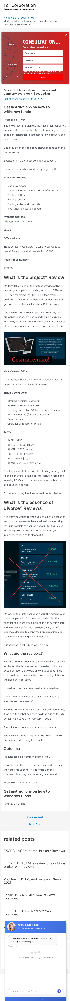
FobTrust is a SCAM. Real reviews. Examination (30, 896)
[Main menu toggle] (63, 7)
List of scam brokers (15, 98)
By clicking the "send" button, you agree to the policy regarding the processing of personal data (42, 72)
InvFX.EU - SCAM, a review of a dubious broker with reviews (35, 864)
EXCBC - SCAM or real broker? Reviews (34, 851)
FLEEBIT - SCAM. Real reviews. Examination (28, 912)
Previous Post (35, 817)
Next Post (35, 824)
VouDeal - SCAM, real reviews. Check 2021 (33, 880)
